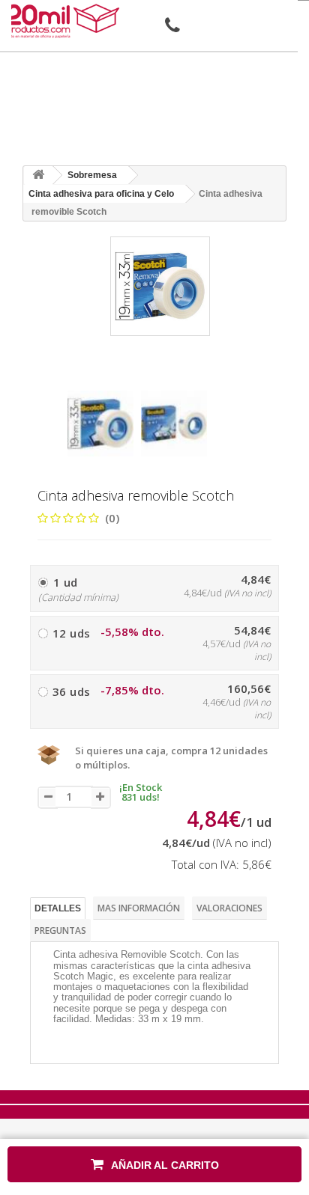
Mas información (139, 908)
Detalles (57, 908)
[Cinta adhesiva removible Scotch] (100, 423)
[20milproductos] (64, 21)
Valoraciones (229, 908)
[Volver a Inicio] (38, 175)
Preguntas (60, 930)
